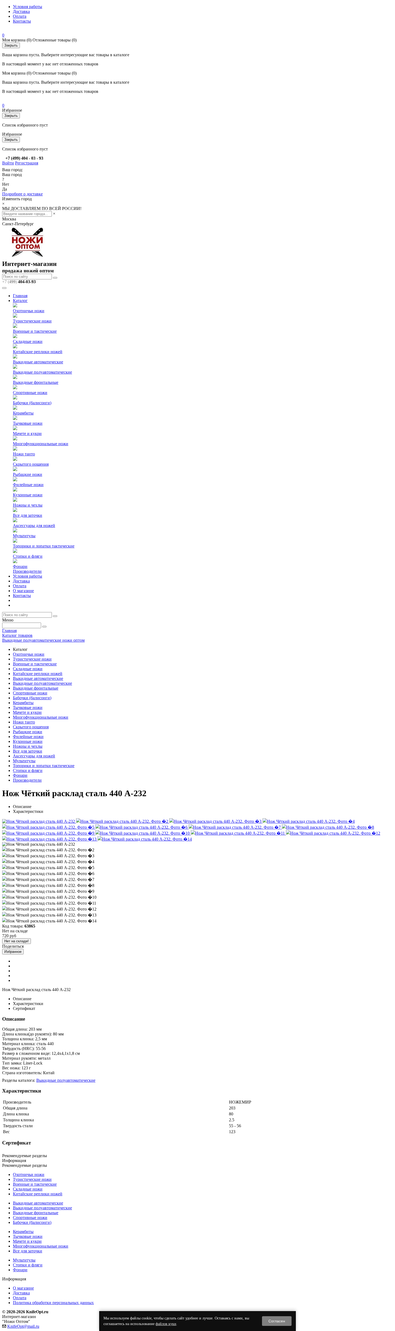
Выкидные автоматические (38, 362)
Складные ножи (27, 341)
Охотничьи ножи (28, 310)
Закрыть (11, 45)
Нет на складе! (16, 941)
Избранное (12, 952)
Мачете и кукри (27, 433)
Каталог (20, 300)
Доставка (21, 11)
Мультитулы (24, 535)
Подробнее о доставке (22, 194)
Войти (8, 163)
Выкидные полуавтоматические (42, 372)
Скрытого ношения (31, 464)
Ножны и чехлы (27, 505)
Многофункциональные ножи (40, 443)
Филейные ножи (28, 484)
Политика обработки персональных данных (53, 1302)
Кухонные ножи (27, 495)
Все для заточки (27, 515)
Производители (27, 571)
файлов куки (166, 1324)
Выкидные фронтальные (35, 382)
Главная (20, 295)
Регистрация (26, 163)
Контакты (22, 21)
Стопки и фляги (27, 556)
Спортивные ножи (30, 392)
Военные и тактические (35, 331)
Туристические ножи (32, 321)
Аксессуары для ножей (34, 525)
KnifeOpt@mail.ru (23, 1326)
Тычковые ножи (27, 423)
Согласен (276, 1321)
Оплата (19, 16)
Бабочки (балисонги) (32, 403)
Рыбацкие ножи (27, 474)
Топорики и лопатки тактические (43, 546)
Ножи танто (24, 454)
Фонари (20, 566)
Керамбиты (23, 413)
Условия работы (27, 6)
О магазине (23, 590)
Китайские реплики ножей (37, 351)
